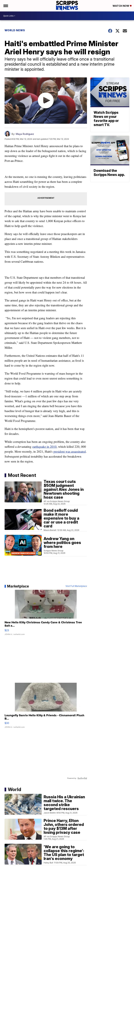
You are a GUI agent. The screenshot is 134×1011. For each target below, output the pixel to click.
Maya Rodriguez (25, 133)
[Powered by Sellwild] (82, 778)
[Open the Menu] (5, 5)
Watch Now (121, 5)
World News (15, 30)
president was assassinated (69, 451)
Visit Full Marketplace (76, 586)
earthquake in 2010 (44, 446)
